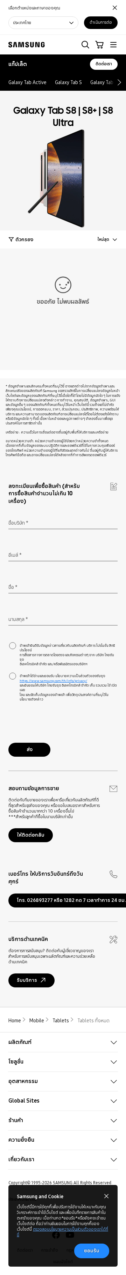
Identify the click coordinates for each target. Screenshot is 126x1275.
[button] (85, 45)
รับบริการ (27, 980)
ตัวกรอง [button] (24, 239)
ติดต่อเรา (104, 64)
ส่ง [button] (30, 749)
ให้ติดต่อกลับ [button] (30, 835)
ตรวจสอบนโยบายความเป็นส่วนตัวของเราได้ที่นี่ (62, 1232)
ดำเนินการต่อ (101, 22)
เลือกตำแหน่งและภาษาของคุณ (34, 8)
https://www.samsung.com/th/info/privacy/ (53, 681)
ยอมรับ (91, 1250)
